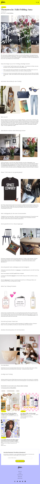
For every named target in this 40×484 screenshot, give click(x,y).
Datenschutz (20, 478)
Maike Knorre (3, 445)
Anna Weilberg (10, 13)
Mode (18, 390)
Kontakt (20, 473)
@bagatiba (13, 275)
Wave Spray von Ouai (32, 315)
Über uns (20, 471)
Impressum (20, 476)
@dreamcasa (7, 279)
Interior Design (10, 390)
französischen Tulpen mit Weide (8, 164)
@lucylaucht (19, 270)
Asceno (26, 123)
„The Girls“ (16, 124)
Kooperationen (20, 474)
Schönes (3, 7)
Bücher (3, 390)
